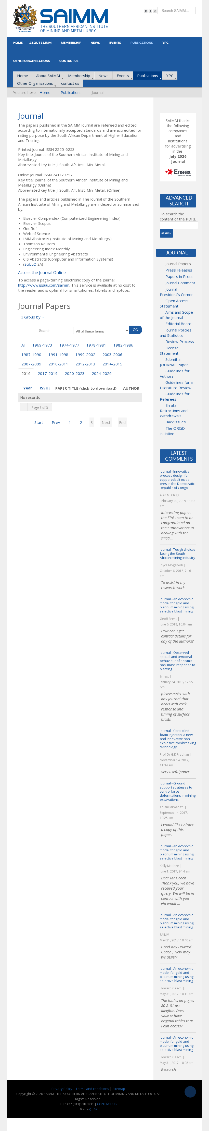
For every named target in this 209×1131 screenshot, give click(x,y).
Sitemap (118, 1088)
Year (27, 387)
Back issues (175, 421)
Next (106, 422)
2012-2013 (85, 363)
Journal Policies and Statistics (175, 332)
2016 (26, 373)
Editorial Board (178, 323)
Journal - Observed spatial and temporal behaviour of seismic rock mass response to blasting (177, 660)
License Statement (169, 350)
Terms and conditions (92, 1088)
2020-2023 (75, 373)
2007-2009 (31, 363)
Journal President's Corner (176, 292)
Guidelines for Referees (175, 396)
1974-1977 (69, 345)
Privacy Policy (61, 1088)
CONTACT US (107, 1104)
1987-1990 (31, 354)
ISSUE (45, 387)
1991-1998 (58, 354)
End (122, 422)
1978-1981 (96, 345)
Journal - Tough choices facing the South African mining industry (177, 553)
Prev (56, 422)
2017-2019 (48, 373)
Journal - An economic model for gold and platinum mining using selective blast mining (176, 605)
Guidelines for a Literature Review (176, 385)
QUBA (93, 1109)
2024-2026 (102, 373)
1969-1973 (42, 345)
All (23, 345)
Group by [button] (32, 316)
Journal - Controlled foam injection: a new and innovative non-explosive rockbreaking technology (178, 738)
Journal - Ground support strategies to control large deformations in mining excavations (177, 791)
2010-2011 (58, 363)
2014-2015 (112, 363)
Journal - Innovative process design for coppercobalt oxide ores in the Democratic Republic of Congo (177, 479)
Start (38, 422)
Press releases (178, 270)
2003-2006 (112, 354)
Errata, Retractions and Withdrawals (174, 410)
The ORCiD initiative (172, 431)
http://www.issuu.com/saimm (43, 285)
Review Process (179, 341)
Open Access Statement (174, 303)
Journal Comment (180, 282)
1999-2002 (85, 354)
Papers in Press (179, 276)
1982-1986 (123, 345)
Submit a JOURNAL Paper (174, 362)
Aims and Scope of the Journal (176, 315)
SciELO (30, 264)
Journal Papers (178, 263)
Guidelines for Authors (175, 373)
